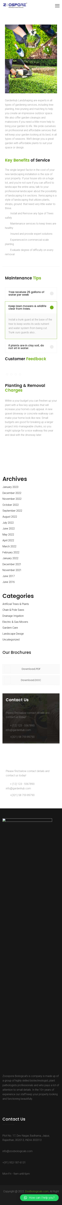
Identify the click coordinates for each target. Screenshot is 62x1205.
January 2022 (10, 558)
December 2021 (11, 564)
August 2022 (9, 516)
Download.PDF (31, 669)
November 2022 (11, 498)
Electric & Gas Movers (15, 621)
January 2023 (10, 487)
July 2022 (8, 522)
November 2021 (11, 570)
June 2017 (8, 576)
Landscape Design (13, 633)
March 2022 (9, 546)
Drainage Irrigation (13, 615)
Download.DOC (31, 680)
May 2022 (8, 534)
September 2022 (12, 510)
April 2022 (8, 540)
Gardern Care (10, 627)
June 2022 (8, 528)
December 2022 (11, 493)
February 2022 (10, 552)
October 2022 (10, 504)
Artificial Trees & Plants (15, 604)
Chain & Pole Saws (13, 609)
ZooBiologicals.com (37, 1191)
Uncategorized (11, 639)
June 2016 (8, 582)
